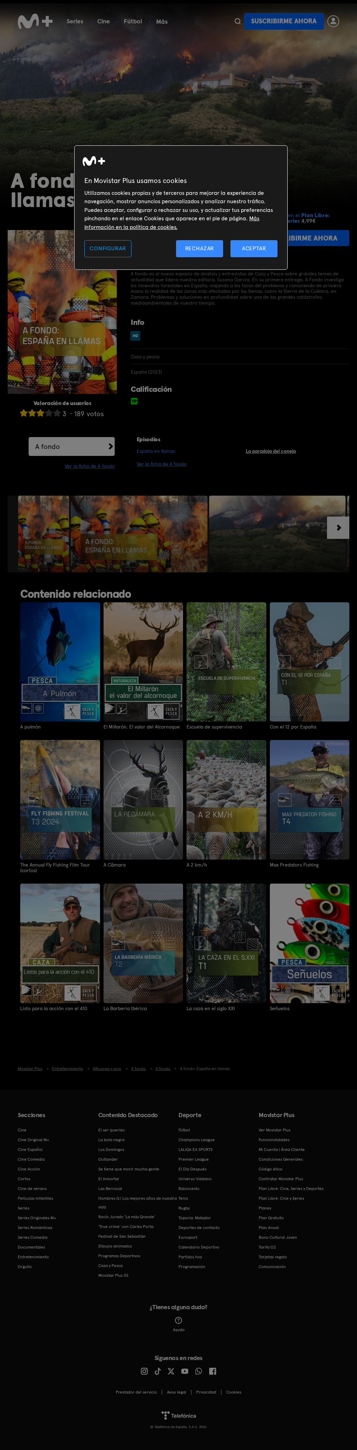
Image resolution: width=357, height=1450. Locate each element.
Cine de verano (32, 1188)
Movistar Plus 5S (113, 1275)
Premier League (193, 1159)
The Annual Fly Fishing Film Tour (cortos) (55, 867)
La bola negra (111, 1139)
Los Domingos (111, 1149)
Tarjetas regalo (273, 1256)
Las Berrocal (110, 1188)
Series (75, 21)
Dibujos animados (115, 1246)
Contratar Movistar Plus (281, 1178)
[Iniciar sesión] (333, 21)
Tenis (183, 1198)
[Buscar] (238, 21)
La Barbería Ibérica (125, 1008)
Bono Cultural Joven (278, 1237)
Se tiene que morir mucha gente (128, 1169)
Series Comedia (32, 1237)
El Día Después (192, 1169)
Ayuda (178, 1329)
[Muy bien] (57, 413)
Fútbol (133, 21)
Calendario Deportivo (198, 1247)
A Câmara (115, 865)
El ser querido (111, 1130)
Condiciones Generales (281, 1159)
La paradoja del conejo (271, 451)
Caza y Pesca (110, 1265)
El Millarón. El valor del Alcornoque (142, 727)
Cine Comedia (31, 1159)
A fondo (47, 446)
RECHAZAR (199, 248)
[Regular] (40, 413)
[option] (44, 534)
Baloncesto (188, 1188)
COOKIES (233, 1392)
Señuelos (279, 1008)
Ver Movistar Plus (274, 1130)
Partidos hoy (190, 1256)
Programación (191, 1266)
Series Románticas (35, 1227)
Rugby (184, 1208)
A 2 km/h (197, 865)
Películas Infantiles (35, 1198)
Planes (265, 1208)
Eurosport (187, 1237)
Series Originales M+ (37, 1217)
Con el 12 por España (293, 727)
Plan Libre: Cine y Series (281, 1198)
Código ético (270, 1169)
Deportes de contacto (199, 1227)
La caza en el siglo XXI (211, 1008)
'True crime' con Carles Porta (125, 1226)
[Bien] (49, 413)
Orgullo (25, 1266)
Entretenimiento (33, 1256)
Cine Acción (29, 1169)
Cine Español (30, 1149)
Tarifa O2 (267, 1247)
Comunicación (272, 1266)
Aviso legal (176, 1392)
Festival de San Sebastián (122, 1236)
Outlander (108, 1159)
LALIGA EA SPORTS (195, 1149)
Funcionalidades (274, 1139)
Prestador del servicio (136, 1392)
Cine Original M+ (33, 1139)
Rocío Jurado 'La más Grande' (126, 1216)
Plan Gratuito (271, 1217)
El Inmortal (108, 1178)
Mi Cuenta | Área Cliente (282, 1149)
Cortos (24, 1178)
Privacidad (206, 1392)
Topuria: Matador (194, 1217)
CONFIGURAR (108, 248)
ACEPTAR (254, 248)
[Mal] (32, 413)
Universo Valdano (195, 1178)
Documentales (31, 1247)
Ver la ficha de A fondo (90, 466)
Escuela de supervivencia (214, 727)
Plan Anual (269, 1227)
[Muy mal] (24, 413)
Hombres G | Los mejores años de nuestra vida (137, 1202)
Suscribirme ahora (284, 21)
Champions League (196, 1139)
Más (162, 21)
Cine (103, 21)
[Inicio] (35, 21)
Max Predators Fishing (294, 865)
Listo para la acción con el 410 (53, 1008)
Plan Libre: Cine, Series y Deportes (291, 1188)
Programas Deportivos (119, 1255)
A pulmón (30, 727)
